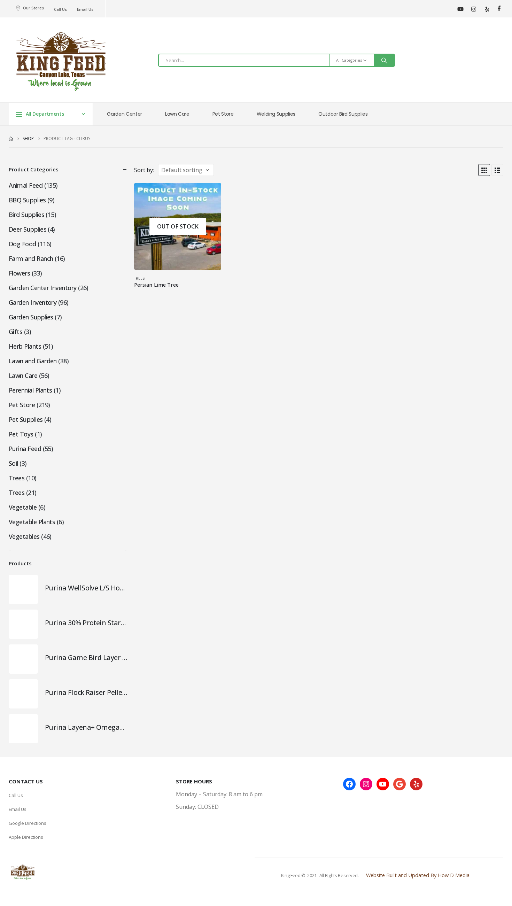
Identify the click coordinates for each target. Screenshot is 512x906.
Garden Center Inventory (43, 288)
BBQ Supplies (27, 200)
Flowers (19, 273)
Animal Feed (25, 185)
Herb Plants (25, 346)
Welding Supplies (276, 113)
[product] (23, 589)
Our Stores (33, 7)
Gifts (15, 331)
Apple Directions (26, 837)
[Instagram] (473, 9)
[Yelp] (486, 9)
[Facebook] (499, 8)
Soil (13, 463)
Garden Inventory (32, 302)
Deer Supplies (27, 229)
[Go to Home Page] (11, 138)
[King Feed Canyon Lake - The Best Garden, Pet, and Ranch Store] (61, 61)
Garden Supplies (31, 317)
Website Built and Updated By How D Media (418, 875)
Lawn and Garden (33, 361)
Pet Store (223, 113)
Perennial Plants (30, 390)
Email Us (85, 9)
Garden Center (124, 113)
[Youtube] (460, 9)
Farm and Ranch (31, 258)
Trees (139, 278)
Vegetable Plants (32, 522)
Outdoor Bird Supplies (343, 113)
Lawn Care (177, 113)
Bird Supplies (26, 214)
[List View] (497, 170)
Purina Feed (25, 448)
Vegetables (24, 536)
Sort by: (144, 170)
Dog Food (22, 244)
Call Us (60, 9)
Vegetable (23, 507)
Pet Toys (21, 434)
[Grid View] (484, 170)
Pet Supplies (26, 419)
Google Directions (27, 823)
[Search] (384, 60)
